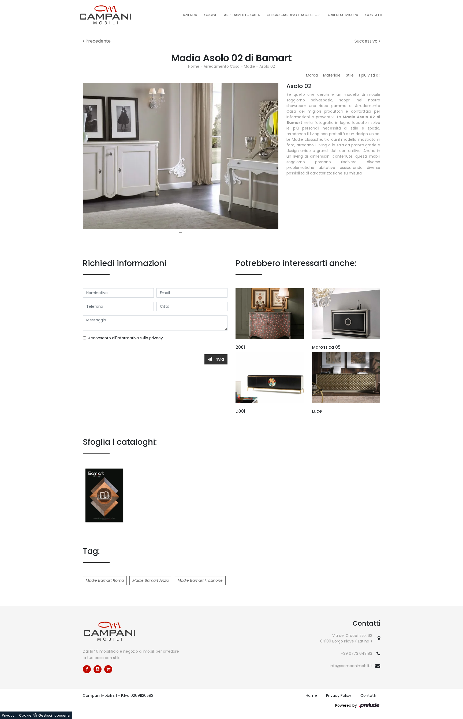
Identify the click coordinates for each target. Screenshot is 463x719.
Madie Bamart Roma (105, 580)
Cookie (25, 715)
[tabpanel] (180, 156)
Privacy (8, 715)
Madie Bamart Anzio (150, 580)
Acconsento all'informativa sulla (125, 338)
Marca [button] (312, 75)
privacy (156, 338)
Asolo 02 (267, 66)
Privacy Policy (338, 695)
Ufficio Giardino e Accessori (293, 14)
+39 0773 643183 (356, 653)
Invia (219, 359)
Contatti (373, 14)
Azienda (190, 14)
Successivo (366, 41)
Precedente (97, 41)
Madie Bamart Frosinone (200, 580)
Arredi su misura (342, 14)
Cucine (210, 14)
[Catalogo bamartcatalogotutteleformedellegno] (104, 495)
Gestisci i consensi (54, 715)
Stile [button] (350, 75)
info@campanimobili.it (351, 665)
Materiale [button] (332, 75)
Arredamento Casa (242, 14)
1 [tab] (180, 233)
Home (193, 66)
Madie (249, 66)
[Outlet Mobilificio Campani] (108, 669)
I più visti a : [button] (369, 75)
